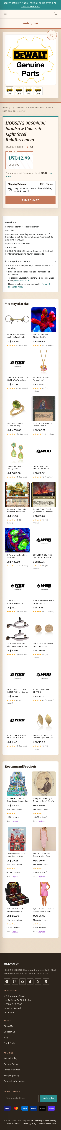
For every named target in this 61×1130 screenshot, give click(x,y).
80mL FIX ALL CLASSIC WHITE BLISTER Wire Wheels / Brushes (16, 736)
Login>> (15, 821)
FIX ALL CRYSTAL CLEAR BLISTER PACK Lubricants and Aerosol (17, 691)
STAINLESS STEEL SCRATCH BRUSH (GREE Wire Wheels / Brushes (17, 602)
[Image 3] (28, 91)
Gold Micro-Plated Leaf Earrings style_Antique (43, 736)
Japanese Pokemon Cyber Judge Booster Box (17, 799)
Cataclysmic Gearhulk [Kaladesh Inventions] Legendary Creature (16, 510)
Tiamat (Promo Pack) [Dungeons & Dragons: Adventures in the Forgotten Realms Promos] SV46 (43, 510)
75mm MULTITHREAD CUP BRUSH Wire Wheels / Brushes (17, 379)
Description (11, 222)
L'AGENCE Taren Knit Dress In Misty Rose (41, 855)
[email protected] (21, 281)
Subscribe (48, 1098)
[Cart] (55, 14)
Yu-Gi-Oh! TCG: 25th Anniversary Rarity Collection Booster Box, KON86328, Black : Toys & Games (17, 910)
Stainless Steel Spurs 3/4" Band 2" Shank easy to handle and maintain (17, 645)
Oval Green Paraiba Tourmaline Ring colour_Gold (15, 424)
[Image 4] (38, 91)
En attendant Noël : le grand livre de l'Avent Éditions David (16, 855)
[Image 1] (9, 91)
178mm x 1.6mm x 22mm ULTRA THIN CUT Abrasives (43, 602)
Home (5, 107)
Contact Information (14, 1081)
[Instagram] (15, 981)
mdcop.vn (30, 23)
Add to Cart (30, 200)
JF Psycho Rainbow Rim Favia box (17, 556)
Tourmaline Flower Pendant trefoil (41, 378)
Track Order (10, 1043)
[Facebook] (7, 981)
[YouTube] (22, 981)
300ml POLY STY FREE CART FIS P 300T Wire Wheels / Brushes (42, 556)
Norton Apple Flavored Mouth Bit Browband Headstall (16, 336)
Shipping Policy (11, 1075)
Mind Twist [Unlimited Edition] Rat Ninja (42, 424)
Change (49, 184)
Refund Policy (11, 1058)
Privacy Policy (11, 1064)
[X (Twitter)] (38, 981)
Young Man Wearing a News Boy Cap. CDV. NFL (43, 799)
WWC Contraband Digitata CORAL (40, 335)
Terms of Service (12, 1069)
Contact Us (9, 1031)
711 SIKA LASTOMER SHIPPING (41, 690)
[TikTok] (30, 981)
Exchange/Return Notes (17, 261)
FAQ (6, 1037)
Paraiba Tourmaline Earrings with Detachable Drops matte (17, 467)
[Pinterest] (46, 981)
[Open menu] (5, 14)
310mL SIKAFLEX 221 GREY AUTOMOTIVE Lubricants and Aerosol (43, 467)
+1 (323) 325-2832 (13, 1004)
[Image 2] (19, 91)
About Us (8, 1026)
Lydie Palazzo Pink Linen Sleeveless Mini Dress (43, 910)
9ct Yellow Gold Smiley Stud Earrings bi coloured (43, 645)
